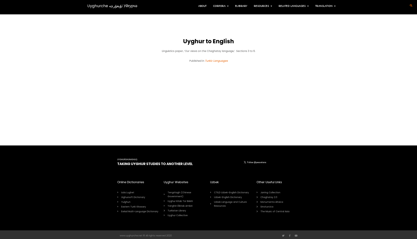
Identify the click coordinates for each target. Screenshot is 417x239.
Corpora (219, 6)
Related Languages (292, 6)
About (202, 6)
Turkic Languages (216, 61)
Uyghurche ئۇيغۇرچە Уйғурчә (112, 5)
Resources (261, 6)
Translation (324, 6)
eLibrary (241, 6)
